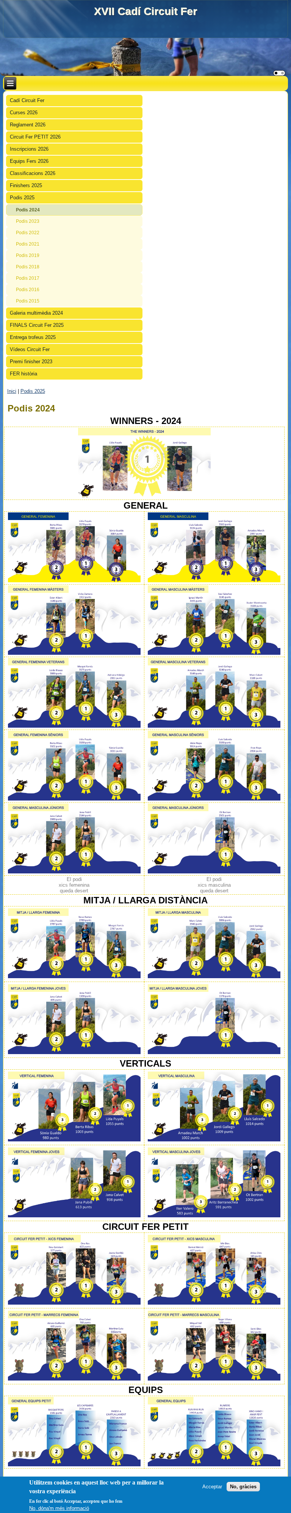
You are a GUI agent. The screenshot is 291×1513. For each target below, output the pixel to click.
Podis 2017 (27, 278)
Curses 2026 (24, 112)
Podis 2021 (27, 244)
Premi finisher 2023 (31, 361)
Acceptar (212, 1486)
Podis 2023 (27, 221)
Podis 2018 (27, 267)
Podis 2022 (27, 232)
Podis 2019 (27, 255)
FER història (23, 374)
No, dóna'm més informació (59, 1508)
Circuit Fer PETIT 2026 (35, 137)
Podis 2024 (28, 210)
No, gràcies (243, 1486)
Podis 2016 (27, 289)
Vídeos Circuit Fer (30, 349)
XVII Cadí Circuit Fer (145, 11)
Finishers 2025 (26, 185)
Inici (11, 391)
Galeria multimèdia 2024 (36, 313)
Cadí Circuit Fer (27, 100)
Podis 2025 (22, 197)
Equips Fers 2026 (29, 161)
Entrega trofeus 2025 (33, 337)
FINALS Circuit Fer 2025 (37, 325)
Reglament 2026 (27, 125)
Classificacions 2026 (32, 173)
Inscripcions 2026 (29, 149)
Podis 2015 (27, 301)
